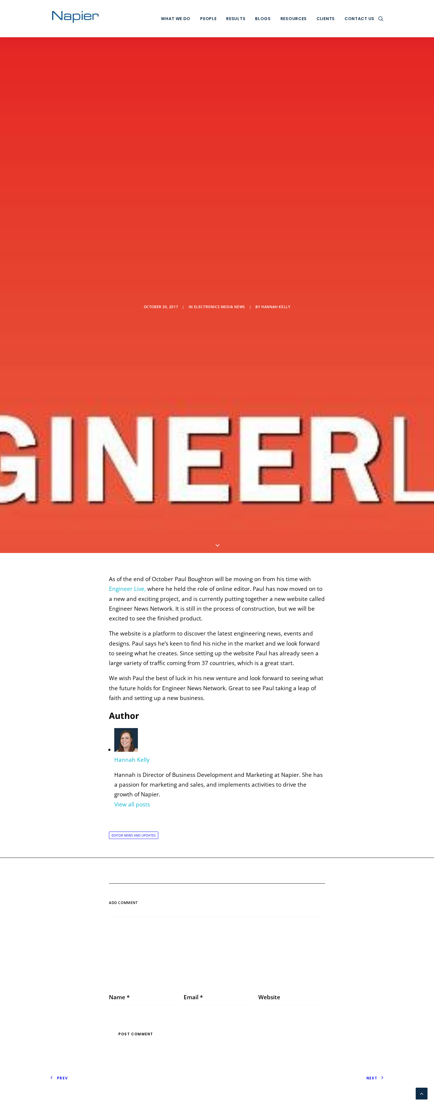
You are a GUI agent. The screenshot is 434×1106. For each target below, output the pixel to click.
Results (235, 19)
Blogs (263, 19)
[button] (381, 18)
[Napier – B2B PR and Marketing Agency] (75, 18)
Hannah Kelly (275, 306)
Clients (325, 19)
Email (193, 997)
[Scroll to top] (422, 1093)
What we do (175, 19)
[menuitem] (176, 18)
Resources (293, 19)
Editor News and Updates (134, 835)
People (208, 19)
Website (269, 997)
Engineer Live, (127, 589)
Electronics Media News (219, 306)
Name (119, 997)
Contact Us (359, 19)
